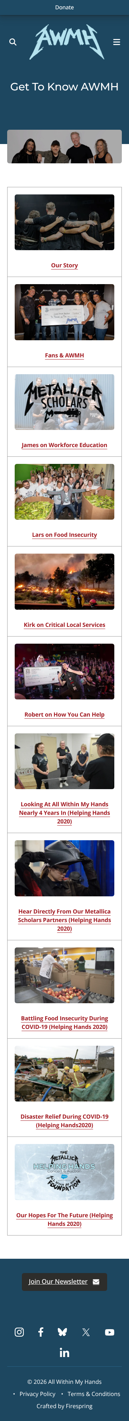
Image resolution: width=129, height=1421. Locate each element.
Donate (64, 7)
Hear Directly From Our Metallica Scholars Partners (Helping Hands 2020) (64, 919)
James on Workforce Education (65, 445)
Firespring (79, 1406)
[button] (118, 42)
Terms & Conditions (94, 1394)
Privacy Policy (38, 1394)
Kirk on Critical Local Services (64, 625)
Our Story (64, 265)
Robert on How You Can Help (64, 714)
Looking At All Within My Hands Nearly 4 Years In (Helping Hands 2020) (64, 812)
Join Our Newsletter (58, 1281)
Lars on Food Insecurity (64, 535)
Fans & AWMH (64, 355)
